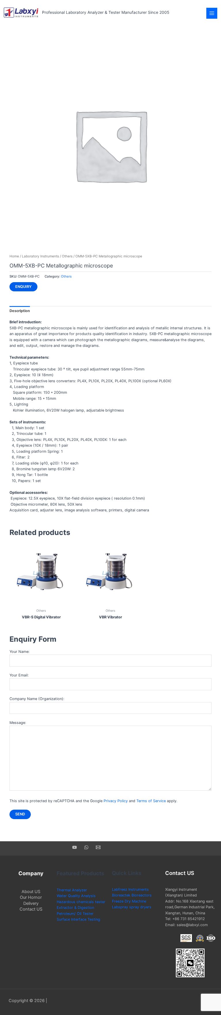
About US (31, 891)
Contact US (31, 909)
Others (67, 256)
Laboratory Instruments (40, 256)
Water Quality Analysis (76, 896)
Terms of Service (151, 801)
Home (14, 256)
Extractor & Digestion (75, 907)
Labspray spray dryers (131, 907)
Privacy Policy (116, 801)
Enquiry (23, 286)
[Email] (98, 847)
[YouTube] (74, 847)
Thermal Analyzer (72, 890)
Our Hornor (31, 897)
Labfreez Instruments (130, 889)
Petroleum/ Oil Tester (75, 913)
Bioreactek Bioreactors (132, 895)
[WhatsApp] (86, 847)
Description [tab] (19, 311)
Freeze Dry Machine (129, 901)
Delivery (31, 903)
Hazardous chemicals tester (81, 902)
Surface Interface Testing (78, 919)
